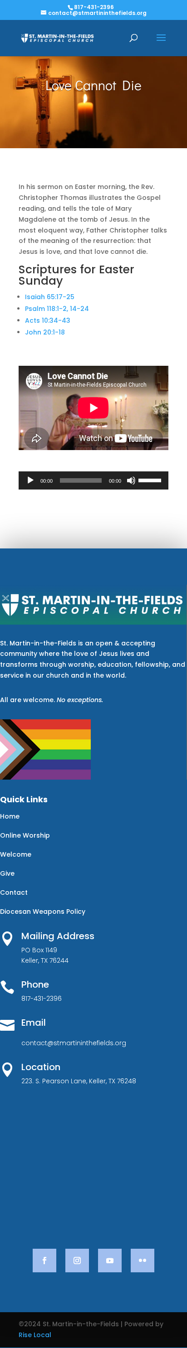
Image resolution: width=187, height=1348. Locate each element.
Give (7, 873)
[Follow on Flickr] (142, 1260)
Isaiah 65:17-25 (49, 296)
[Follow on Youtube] (110, 1260)
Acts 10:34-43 (47, 320)
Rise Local (35, 1334)
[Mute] (131, 480)
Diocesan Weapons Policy (42, 911)
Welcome (15, 854)
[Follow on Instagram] (77, 1260)
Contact (14, 892)
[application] (93, 480)
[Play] (30, 480)
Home (10, 816)
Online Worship (25, 835)
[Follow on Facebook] (44, 1260)
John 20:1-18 (45, 332)
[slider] (151, 479)
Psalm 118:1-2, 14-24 (57, 308)
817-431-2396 (94, 7)
